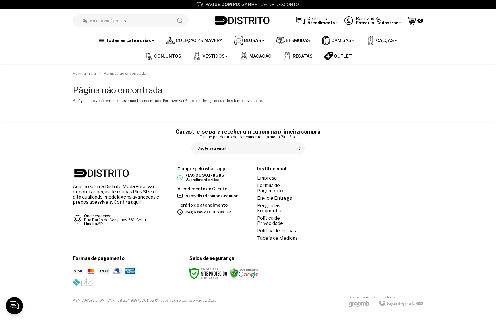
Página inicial (85, 73)
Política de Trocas (276, 230)
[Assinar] (299, 148)
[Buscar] (180, 20)
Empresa (267, 178)
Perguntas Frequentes (270, 208)
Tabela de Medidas (277, 238)
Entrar (363, 23)
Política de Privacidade (270, 220)
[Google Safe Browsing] (244, 273)
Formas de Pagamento (270, 188)
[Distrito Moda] (242, 20)
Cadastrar (387, 23)
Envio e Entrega (274, 198)
